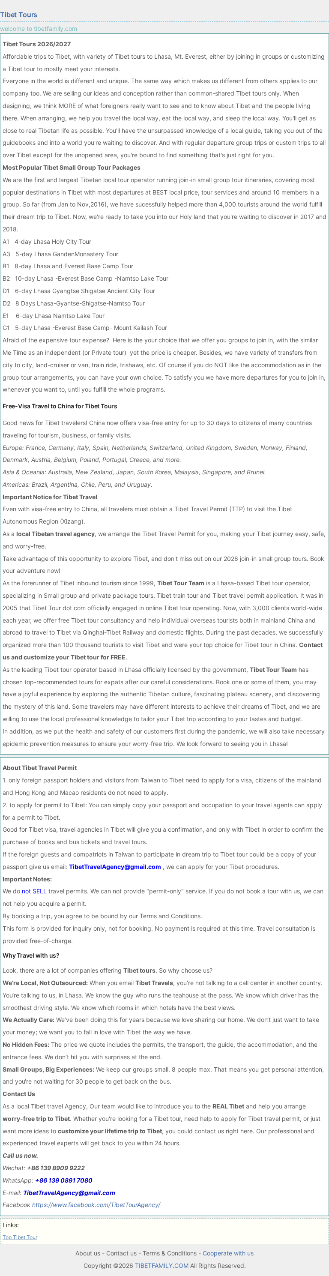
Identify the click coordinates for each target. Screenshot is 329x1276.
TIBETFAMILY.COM (161, 1265)
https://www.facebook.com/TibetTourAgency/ (96, 1204)
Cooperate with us (228, 1253)
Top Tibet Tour (20, 1237)
